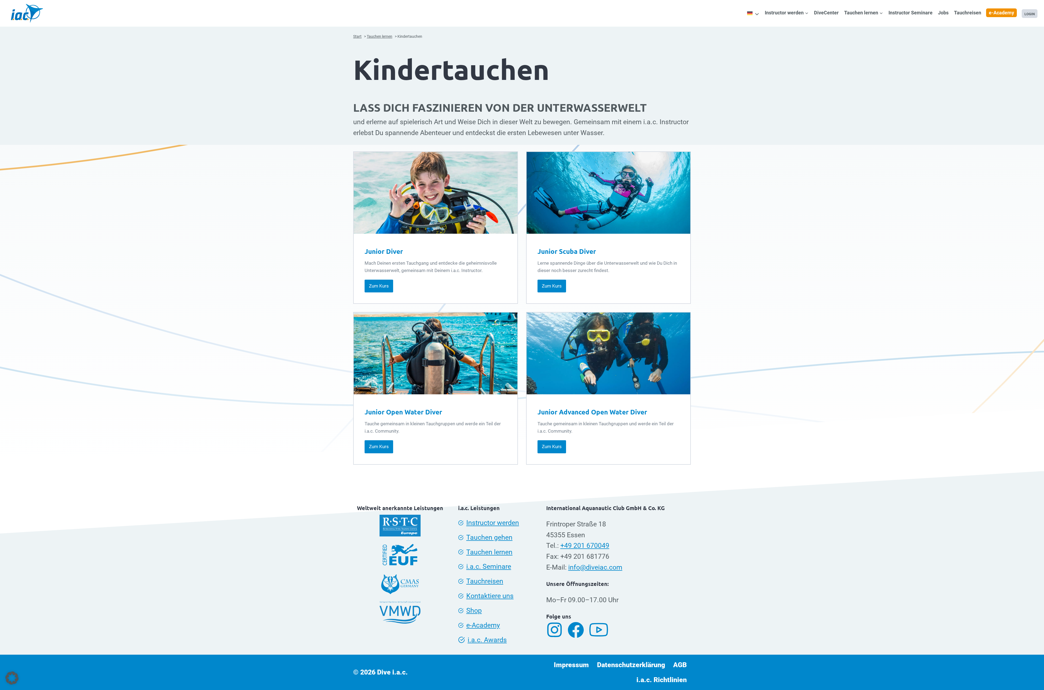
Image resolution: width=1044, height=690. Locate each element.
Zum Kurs (381, 287)
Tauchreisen (967, 12)
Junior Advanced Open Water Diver (592, 412)
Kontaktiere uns (490, 596)
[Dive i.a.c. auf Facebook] (578, 630)
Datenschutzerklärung (631, 665)
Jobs (943, 12)
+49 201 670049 (584, 545)
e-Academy (1001, 12)
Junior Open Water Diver (403, 412)
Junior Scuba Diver (566, 251)
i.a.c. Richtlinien (661, 680)
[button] (12, 678)
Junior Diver (384, 251)
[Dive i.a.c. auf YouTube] (600, 629)
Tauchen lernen (489, 552)
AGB (680, 665)
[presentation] (435, 193)
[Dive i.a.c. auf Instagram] (556, 630)
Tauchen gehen (489, 537)
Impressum (571, 665)
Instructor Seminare (910, 12)
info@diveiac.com (595, 567)
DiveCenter (826, 12)
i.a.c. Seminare (488, 566)
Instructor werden (492, 523)
